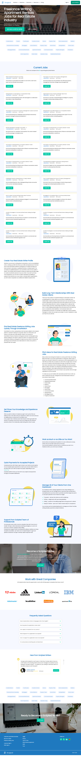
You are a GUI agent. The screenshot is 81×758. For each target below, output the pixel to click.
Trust (24, 746)
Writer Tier (6, 470)
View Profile (56, 673)
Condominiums (9, 41)
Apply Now (40, 565)
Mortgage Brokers (11, 49)
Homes (44, 41)
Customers (29, 2)
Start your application (22, 554)
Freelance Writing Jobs (9, 740)
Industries (22, 2)
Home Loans (71, 45)
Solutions (15, 2)
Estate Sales (34, 54)
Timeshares (70, 49)
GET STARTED (75, 2)
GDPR (24, 744)
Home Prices (52, 45)
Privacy (24, 738)
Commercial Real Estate (24, 49)
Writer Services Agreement (28, 742)
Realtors (72, 41)
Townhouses (26, 41)
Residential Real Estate (55, 54)
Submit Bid (9, 86)
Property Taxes (43, 45)
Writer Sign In (6, 745)
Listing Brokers (62, 45)
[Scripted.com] (6, 2)
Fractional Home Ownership (13, 45)
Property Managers (60, 49)
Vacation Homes (35, 41)
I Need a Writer (32, 29)
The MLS (18, 41)
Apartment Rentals (37, 49)
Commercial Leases (48, 49)
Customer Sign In (7, 743)
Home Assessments (63, 41)
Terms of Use (25, 740)
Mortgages (24, 45)
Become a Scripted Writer (14, 29)
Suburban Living (44, 54)
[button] (64, 672)
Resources (36, 2)
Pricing (42, 2)
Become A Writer (7, 738)
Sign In (67, 2)
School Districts (33, 45)
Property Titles (52, 41)
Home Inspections (24, 54)
